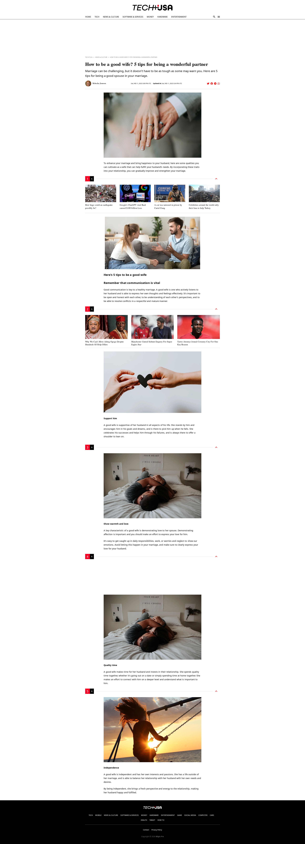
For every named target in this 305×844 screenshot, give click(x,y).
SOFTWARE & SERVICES (133, 16)
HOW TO (161, 820)
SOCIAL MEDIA (190, 815)
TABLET (152, 820)
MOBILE (98, 815)
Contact (146, 830)
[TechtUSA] (153, 7)
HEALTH (144, 820)
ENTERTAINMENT (179, 16)
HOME (88, 16)
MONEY (150, 16)
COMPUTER (202, 815)
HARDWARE (162, 16)
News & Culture (101, 57)
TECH (97, 16)
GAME (179, 815)
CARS (212, 815)
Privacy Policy (156, 830)
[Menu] (219, 17)
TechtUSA (89, 57)
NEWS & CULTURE (111, 16)
